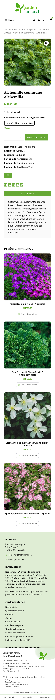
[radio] (19, 123)
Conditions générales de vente (19, 636)
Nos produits (10, 29)
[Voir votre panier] (34, 20)
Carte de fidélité (12, 621)
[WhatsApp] (13, 185)
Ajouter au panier (36, 137)
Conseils (9, 614)
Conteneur (10, 117)
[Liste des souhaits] (51, 19)
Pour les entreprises (14, 625)
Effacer (7, 128)
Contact (8, 618)
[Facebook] (5, 185)
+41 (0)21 (13, 559)
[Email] (17, 185)
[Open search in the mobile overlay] (44, 20)
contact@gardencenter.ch (20, 554)
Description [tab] (27, 193)
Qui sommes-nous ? (14, 610)
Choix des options (29, 314)
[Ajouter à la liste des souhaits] (8, 175)
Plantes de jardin (27, 29)
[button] (46, 43)
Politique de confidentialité (17, 640)
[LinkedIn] (9, 185)
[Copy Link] (21, 185)
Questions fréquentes (15, 629)
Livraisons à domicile (15, 632)
